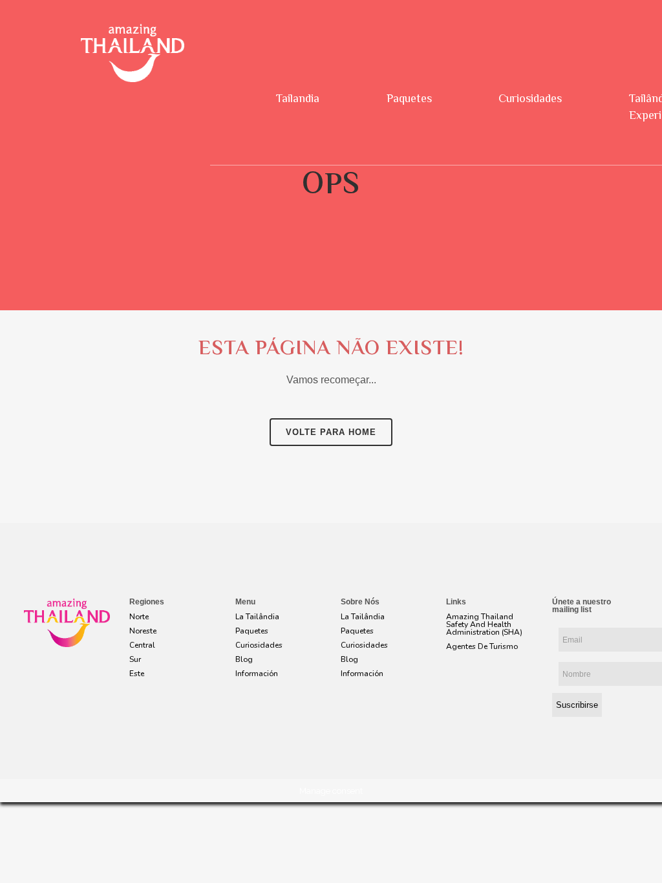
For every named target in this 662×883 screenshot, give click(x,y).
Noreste (142, 631)
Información (256, 673)
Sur (135, 659)
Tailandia (297, 99)
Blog (244, 659)
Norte (139, 617)
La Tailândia (257, 617)
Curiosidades (530, 99)
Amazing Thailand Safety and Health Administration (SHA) (484, 624)
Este (136, 673)
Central (142, 645)
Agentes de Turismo (482, 646)
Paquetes (409, 99)
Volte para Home (331, 432)
